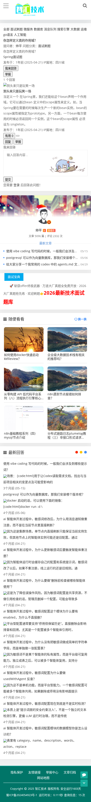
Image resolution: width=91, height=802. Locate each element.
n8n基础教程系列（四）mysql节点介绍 (21, 435)
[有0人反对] (17, 135)
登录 (16, 185)
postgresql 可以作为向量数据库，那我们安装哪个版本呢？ (47, 258)
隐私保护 (17, 772)
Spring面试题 (12, 57)
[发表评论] (84, 774)
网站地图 (43, 778)
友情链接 (34, 772)
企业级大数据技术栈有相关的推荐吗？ (66, 357)
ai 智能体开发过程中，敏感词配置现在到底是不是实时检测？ (45, 703)
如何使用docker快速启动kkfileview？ (21, 357)
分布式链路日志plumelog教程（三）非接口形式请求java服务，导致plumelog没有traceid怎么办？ (66, 435)
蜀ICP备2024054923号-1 (21, 795)
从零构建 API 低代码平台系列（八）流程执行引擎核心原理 (22, 396)
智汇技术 (41, 789)
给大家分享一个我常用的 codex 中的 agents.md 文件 (43, 264)
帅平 (19, 46)
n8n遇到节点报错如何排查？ (64, 396)
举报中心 (52, 772)
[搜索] (84, 6)
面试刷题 (44, 46)
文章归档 (70, 772)
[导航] (6, 5)
